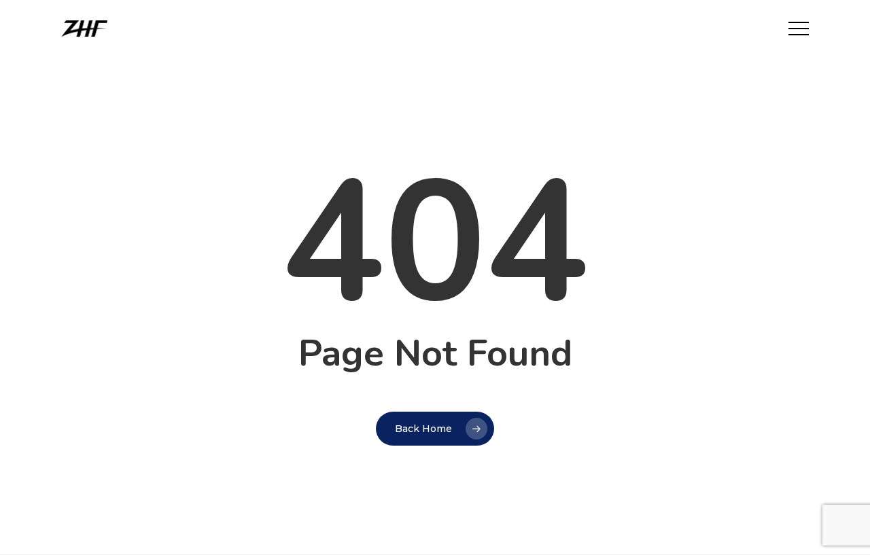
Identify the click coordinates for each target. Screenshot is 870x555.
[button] (798, 29)
